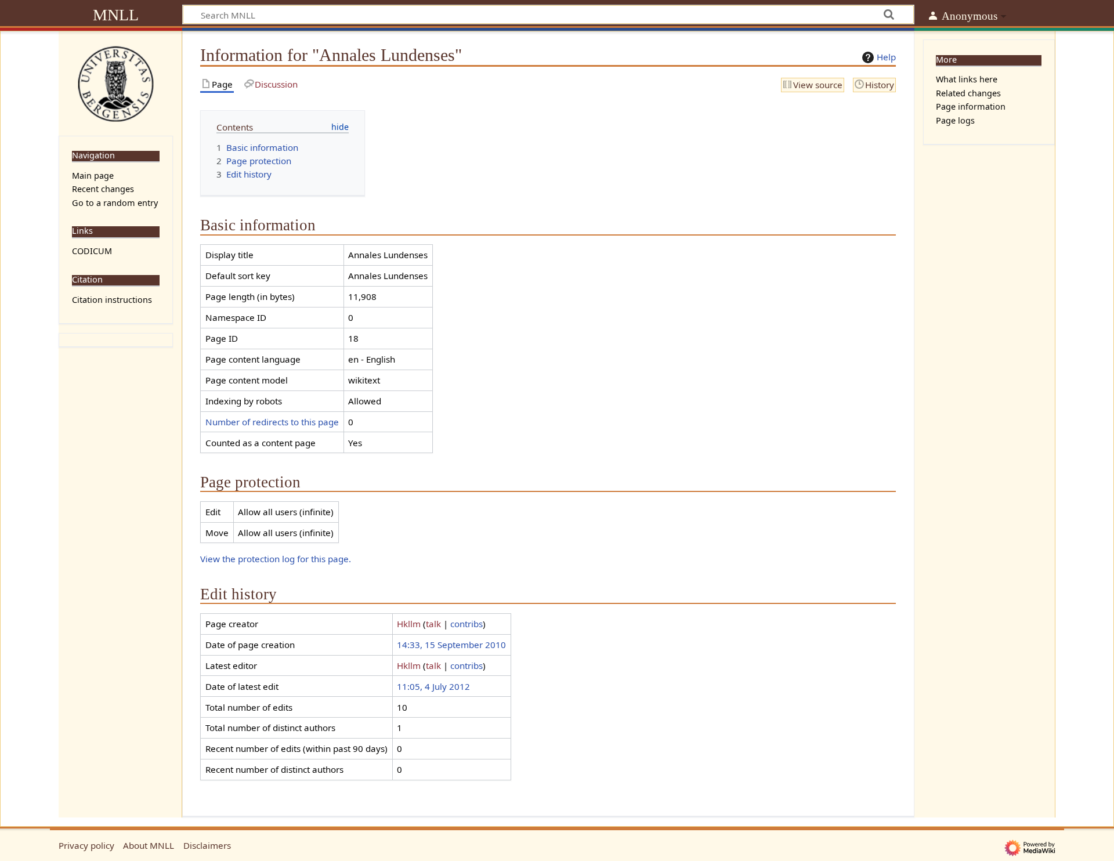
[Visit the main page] (116, 82)
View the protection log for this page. (275, 559)
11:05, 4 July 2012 (433, 686)
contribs (466, 624)
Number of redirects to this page (272, 422)
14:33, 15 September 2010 (451, 644)
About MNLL (148, 845)
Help (886, 57)
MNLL (116, 15)
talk (433, 624)
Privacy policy (86, 845)
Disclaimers (207, 845)
